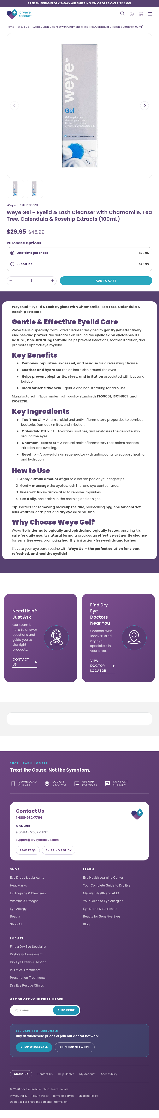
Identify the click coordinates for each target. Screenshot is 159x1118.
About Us (21, 1074)
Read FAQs (28, 850)
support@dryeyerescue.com (37, 840)
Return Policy (39, 1095)
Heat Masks (18, 885)
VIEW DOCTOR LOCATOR (98, 665)
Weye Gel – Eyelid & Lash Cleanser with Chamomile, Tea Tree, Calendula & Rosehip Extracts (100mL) (80, 27)
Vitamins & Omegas (24, 901)
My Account (87, 1074)
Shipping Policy (59, 850)
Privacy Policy (18, 1095)
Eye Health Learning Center (103, 877)
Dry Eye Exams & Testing (28, 962)
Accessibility (109, 1074)
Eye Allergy (18, 909)
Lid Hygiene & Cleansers (28, 893)
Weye (11, 205)
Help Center (66, 1074)
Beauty (15, 916)
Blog (86, 924)
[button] (140, 13)
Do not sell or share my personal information (38, 1101)
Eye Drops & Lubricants (27, 877)
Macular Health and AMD (101, 893)
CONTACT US (20, 662)
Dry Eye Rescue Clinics (27, 985)
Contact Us (45, 1074)
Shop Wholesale (34, 1047)
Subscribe (66, 1010)
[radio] (79, 253)
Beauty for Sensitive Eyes (101, 916)
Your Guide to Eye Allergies (103, 901)
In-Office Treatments (25, 970)
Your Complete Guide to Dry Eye (106, 885)
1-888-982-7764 (29, 817)
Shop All (16, 924)
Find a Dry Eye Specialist (28, 947)
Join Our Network (74, 1047)
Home (10, 27)
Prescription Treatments (28, 978)
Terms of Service (63, 1095)
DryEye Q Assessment (26, 954)
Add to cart (106, 281)
